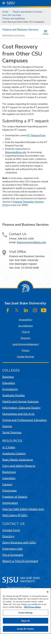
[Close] (47, 592)
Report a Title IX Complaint (20, 561)
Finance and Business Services (27, 11)
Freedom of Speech (14, 497)
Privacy (25, 350)
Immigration (10, 503)
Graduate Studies (13, 395)
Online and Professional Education (24, 420)
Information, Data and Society (21, 408)
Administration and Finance (13, 35)
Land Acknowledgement (25, 344)
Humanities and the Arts (18, 414)
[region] (25, 611)
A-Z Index (8, 447)
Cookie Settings (25, 356)
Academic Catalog (14, 453)
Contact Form (11, 530)
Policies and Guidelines (13, 18)
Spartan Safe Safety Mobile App (23, 509)
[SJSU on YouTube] (43, 310)
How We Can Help (11, 15)
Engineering (10, 389)
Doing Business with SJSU (19, 542)
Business (8, 377)
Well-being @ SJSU (14, 515)
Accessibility (25, 319)
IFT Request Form (36, 135)
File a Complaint (12, 555)
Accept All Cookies (25, 628)
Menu (45, 33)
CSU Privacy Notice (32, 607)
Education (8, 383)
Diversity (25, 338)
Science (7, 426)
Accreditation (25, 326)
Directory (8, 536)
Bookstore (9, 472)
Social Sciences (12, 432)
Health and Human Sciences (20, 401)
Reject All (25, 620)
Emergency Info (12, 549)
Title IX (25, 332)
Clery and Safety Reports (18, 466)
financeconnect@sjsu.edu (31, 242)
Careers (7, 484)
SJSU (11, 3)
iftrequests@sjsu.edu (16, 152)
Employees (9, 490)
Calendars (8, 478)
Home (5, 11)
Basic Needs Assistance (17, 460)
